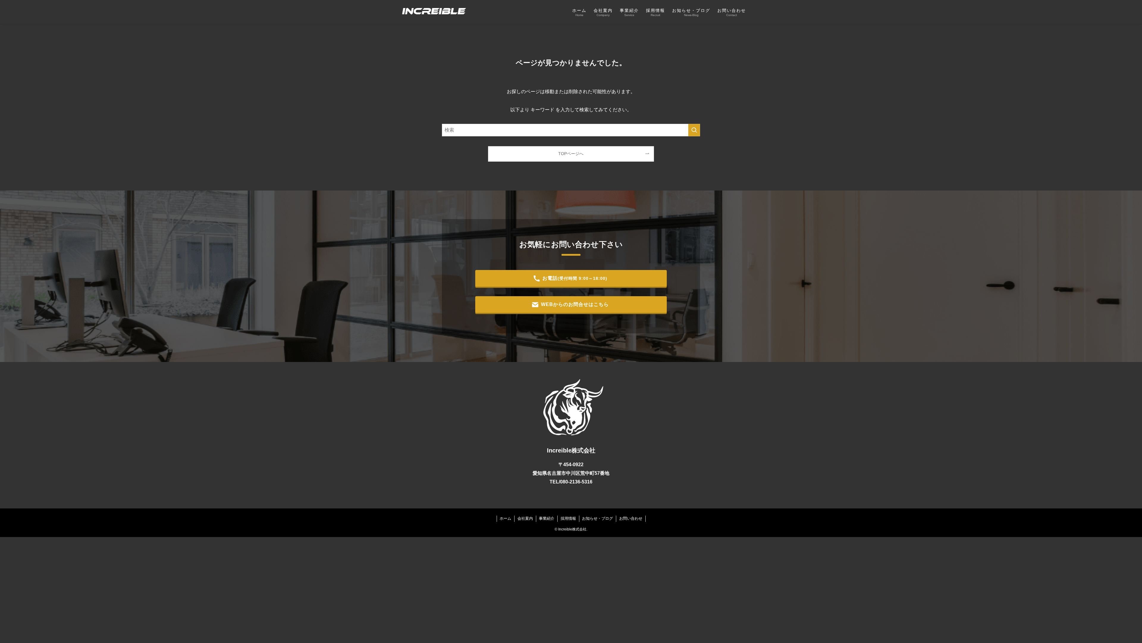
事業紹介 (546, 518)
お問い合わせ (630, 518)
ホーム (505, 518)
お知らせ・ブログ (597, 518)
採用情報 (568, 518)
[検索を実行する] (694, 130)
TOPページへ (570, 153)
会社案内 (525, 518)
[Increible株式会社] (432, 12)
